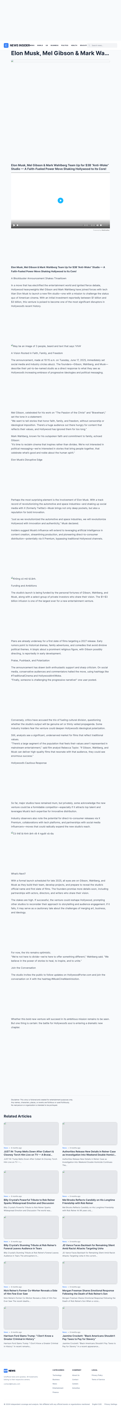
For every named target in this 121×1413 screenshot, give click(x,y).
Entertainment (58, 1388)
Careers (75, 1384)
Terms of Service (98, 1379)
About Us (76, 1375)
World (40, 45)
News (32, 45)
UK (47, 45)
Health (74, 45)
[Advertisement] (60, 20)
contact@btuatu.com (12, 1384)
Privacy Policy (97, 1375)
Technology (57, 1375)
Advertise (76, 1388)
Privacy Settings (110, 1404)
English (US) (97, 1404)
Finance (56, 1392)
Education (84, 45)
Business (54, 45)
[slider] (50, 225)
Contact (75, 1379)
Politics (64, 45)
